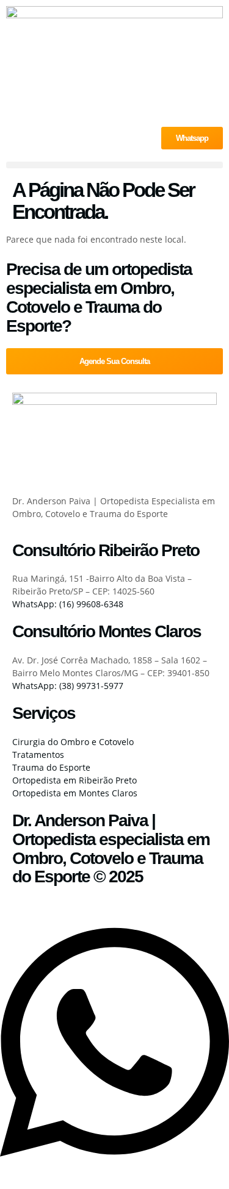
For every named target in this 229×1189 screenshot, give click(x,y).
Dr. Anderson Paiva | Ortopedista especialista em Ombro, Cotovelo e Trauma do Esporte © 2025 (110, 848)
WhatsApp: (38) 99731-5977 (67, 685)
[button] (114, 165)
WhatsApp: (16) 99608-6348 (67, 604)
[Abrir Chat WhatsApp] (114, 1170)
